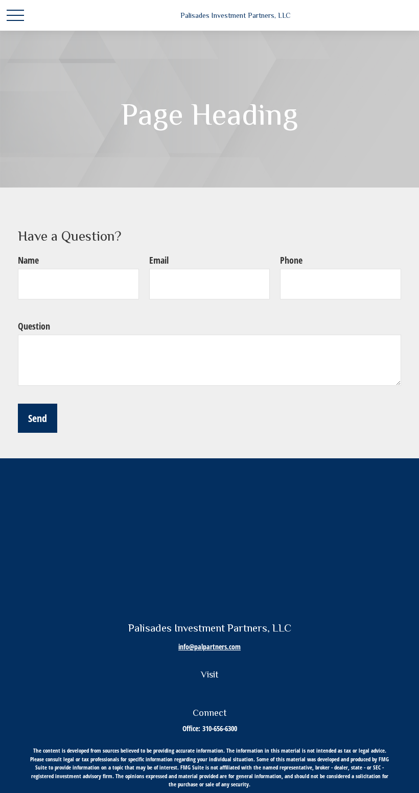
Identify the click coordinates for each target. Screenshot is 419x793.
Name (28, 260)
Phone (291, 260)
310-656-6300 (219, 728)
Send (37, 418)
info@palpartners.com (209, 646)
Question (34, 326)
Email (159, 260)
